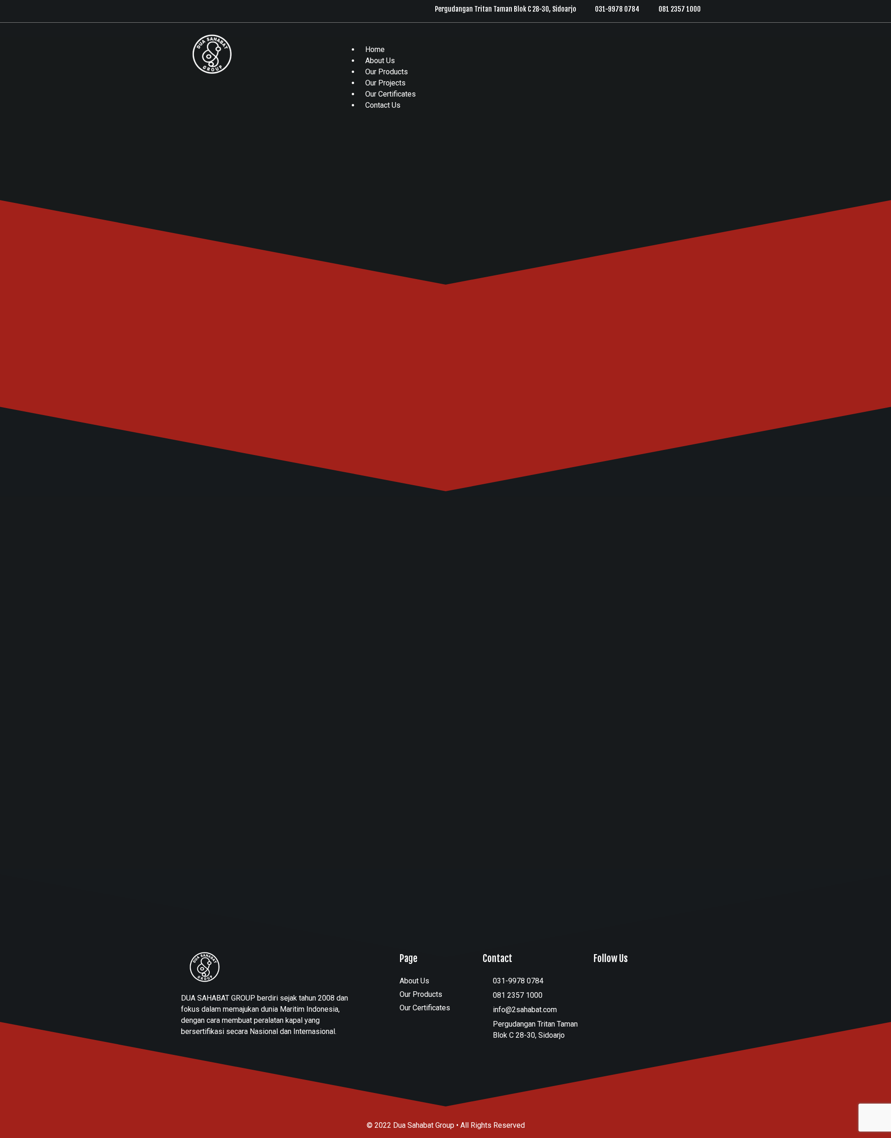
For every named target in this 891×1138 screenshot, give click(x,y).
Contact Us (382, 105)
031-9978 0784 (617, 9)
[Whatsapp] (208, 8)
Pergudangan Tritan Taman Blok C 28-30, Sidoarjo (505, 9)
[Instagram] (189, 8)
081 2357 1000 (680, 9)
